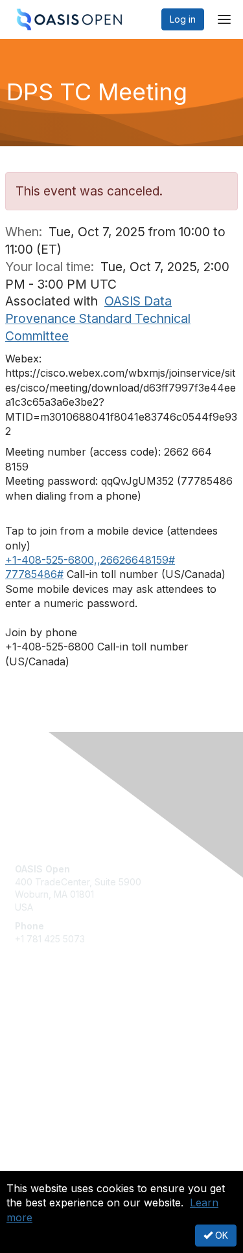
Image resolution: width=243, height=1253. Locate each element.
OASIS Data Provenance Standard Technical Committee (98, 318)
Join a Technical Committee (74, 1062)
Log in (183, 19)
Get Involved (42, 1024)
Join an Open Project (60, 1042)
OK (220, 1235)
